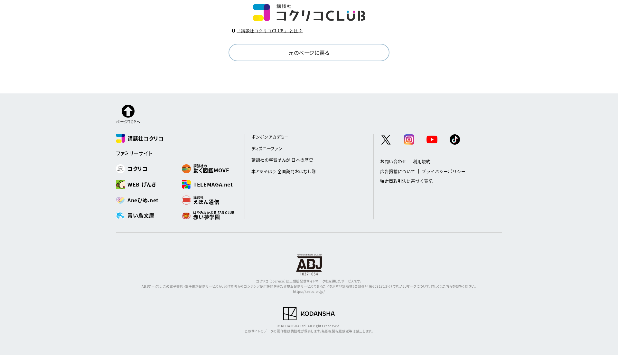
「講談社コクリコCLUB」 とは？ (270, 31)
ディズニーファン (266, 148)
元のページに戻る (309, 52)
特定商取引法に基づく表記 (406, 181)
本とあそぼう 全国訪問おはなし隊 (283, 171)
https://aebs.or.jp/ (309, 291)
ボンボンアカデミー (270, 137)
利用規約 (422, 161)
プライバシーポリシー (444, 171)
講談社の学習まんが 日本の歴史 (282, 160)
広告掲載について (397, 171)
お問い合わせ (393, 161)
